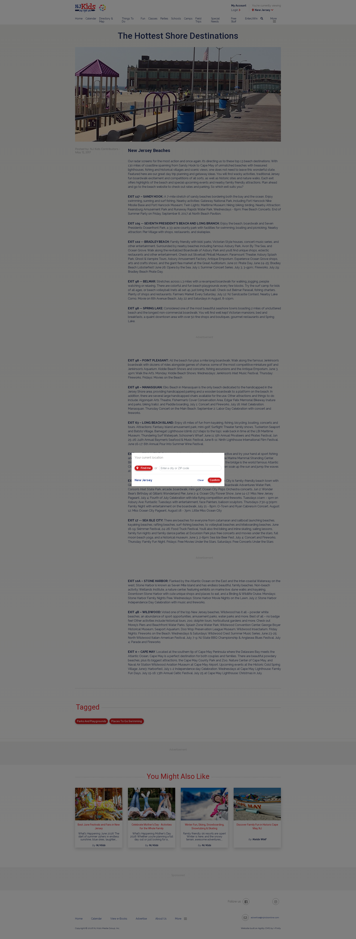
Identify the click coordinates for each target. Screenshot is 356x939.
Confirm (215, 480)
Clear (200, 480)
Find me (145, 468)
